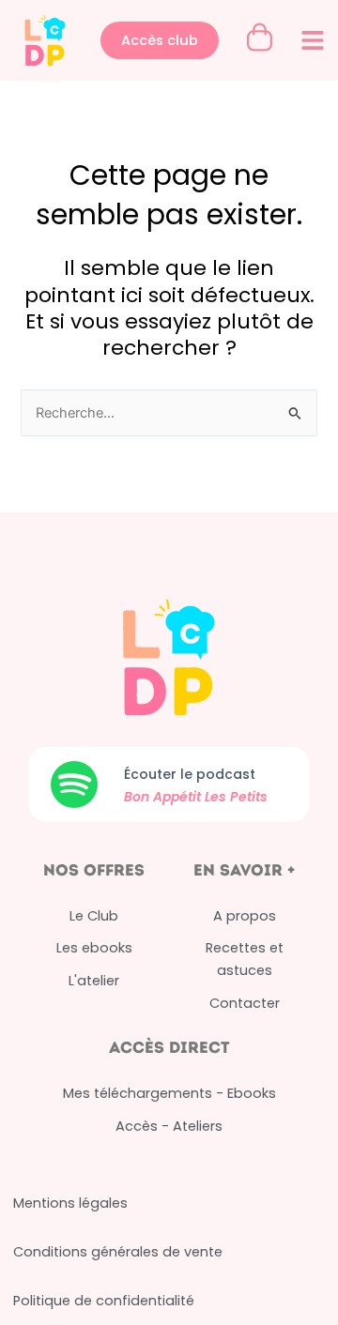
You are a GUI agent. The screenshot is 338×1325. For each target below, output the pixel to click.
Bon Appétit (164, 796)
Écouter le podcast (189, 774)
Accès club (159, 40)
